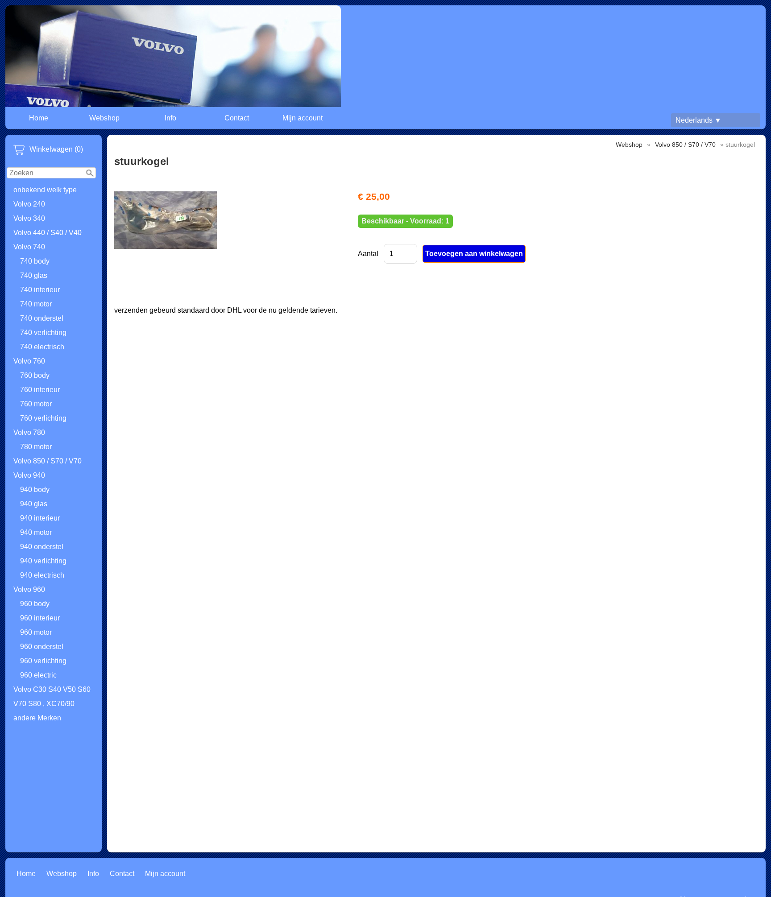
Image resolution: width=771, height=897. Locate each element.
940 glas (33, 504)
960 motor (36, 632)
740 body (35, 261)
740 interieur (40, 289)
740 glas (33, 275)
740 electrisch (42, 347)
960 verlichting (43, 661)
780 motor (36, 447)
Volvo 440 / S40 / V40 (47, 232)
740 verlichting (43, 332)
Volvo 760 (29, 361)
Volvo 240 (29, 204)
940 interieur (40, 518)
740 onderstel (41, 318)
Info (170, 118)
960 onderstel (41, 646)
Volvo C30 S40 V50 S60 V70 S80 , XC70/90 (52, 696)
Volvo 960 (29, 589)
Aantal (368, 253)
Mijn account (302, 118)
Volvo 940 (29, 475)
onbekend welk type (45, 190)
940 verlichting (43, 561)
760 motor (36, 404)
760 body (35, 375)
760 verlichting (43, 418)
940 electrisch (42, 575)
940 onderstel (41, 546)
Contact (236, 118)
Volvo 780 (29, 432)
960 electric (38, 675)
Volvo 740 (29, 247)
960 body (35, 604)
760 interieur (40, 389)
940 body (35, 489)
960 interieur (40, 618)
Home (38, 118)
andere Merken (37, 718)
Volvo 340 (29, 218)
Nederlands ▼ (698, 120)
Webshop (104, 118)
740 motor (36, 304)
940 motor (36, 532)
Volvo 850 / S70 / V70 (47, 461)
